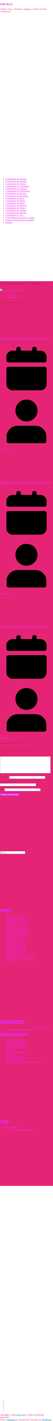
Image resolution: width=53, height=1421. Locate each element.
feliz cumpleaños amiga (15, 1052)
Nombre (4, 777)
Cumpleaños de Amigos (15, 184)
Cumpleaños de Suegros (15, 213)
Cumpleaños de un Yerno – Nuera (20, 217)
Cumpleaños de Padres (15, 203)
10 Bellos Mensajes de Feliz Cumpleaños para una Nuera (27, 1028)
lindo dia (9, 1050)
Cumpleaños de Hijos (14, 198)
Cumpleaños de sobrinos (15, 210)
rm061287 (4, 449)
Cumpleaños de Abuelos (15, 179)
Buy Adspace (11, 1127)
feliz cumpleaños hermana (16, 1040)
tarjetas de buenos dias (15, 1059)
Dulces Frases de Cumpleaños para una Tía (24, 338)
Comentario (6, 755)
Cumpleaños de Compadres (17, 186)
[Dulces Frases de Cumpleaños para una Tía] (26, 333)
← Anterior (10, 295)
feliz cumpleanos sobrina (16, 1047)
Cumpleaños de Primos (15, 208)
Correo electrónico (9, 782)
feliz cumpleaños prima (15, 1042)
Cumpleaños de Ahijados (16, 181)
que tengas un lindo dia (15, 1057)
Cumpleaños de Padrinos (16, 205)
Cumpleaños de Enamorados (17, 191)
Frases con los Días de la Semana (19, 220)
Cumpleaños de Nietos (15, 201)
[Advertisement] (26, 41)
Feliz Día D (6, 4)
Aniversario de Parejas (15, 916)
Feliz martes (10, 1054)
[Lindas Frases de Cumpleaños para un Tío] (26, 621)
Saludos (8, 222)
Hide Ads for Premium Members (19, 1129)
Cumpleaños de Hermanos (16, 196)
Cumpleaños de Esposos (15, 193)
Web (2, 789)
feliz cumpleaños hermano (16, 1045)
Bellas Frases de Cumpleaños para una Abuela (26, 482)
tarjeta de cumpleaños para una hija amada (23, 1062)
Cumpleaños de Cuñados (16, 188)
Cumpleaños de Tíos (14, 215)
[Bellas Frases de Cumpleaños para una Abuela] (26, 477)
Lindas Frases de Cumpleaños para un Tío (24, 626)
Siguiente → (10, 297)
